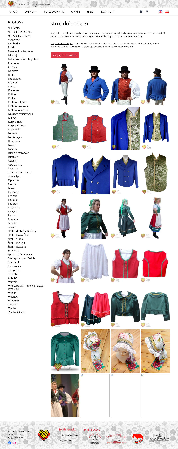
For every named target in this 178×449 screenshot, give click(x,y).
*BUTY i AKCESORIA (20, 31)
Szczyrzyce (14, 270)
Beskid (11, 47)
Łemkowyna (15, 137)
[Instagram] (147, 11)
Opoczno (13, 180)
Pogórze (13, 203)
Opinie (75, 11)
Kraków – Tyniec (17, 102)
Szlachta (12, 274)
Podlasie (12, 199)
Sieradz (12, 227)
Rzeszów (13, 219)
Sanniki (12, 223)
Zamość (12, 304)
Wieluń (12, 292)
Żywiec (12, 308)
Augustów (14, 39)
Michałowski (15, 164)
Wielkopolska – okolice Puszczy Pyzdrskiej (26, 287)
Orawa (12, 184)
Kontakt (107, 11)
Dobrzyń (13, 71)
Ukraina (12, 278)
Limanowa (14, 141)
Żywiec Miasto (16, 312)
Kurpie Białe (15, 121)
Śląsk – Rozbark (17, 246)
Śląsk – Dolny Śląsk (18, 235)
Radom (12, 215)
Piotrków (13, 192)
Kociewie (13, 90)
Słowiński (13, 250)
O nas (13, 11)
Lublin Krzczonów (18, 153)
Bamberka (14, 43)
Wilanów (13, 296)
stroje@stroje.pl (66, 440)
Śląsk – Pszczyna (17, 242)
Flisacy (11, 74)
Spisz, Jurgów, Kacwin (20, 254)
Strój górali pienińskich (21, 258)
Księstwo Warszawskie (20, 114)
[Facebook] (141, 11)
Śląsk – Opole (16, 239)
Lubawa (12, 149)
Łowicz (12, 145)
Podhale (12, 196)
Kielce (11, 86)
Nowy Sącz (14, 176)
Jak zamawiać (54, 11)
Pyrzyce (12, 211)
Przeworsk (14, 207)
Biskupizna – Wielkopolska (23, 59)
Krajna (12, 98)
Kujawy (12, 117)
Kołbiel (12, 94)
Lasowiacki (14, 129)
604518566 (72, 435)
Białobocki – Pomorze (20, 51)
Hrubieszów (15, 78)
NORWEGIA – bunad (20, 172)
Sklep (90, 11)
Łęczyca (12, 133)
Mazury (12, 160)
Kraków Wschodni (18, 110)
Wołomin (13, 300)
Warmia (12, 281)
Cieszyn (12, 67)
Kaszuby (12, 82)
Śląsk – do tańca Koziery (22, 231)
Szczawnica (14, 266)
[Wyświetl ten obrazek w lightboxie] (65, 83)
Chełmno (13, 63)
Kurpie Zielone (17, 125)
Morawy (13, 168)
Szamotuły (14, 262)
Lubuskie (13, 156)
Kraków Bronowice (19, 106)
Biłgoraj (12, 55)
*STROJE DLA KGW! (19, 35)
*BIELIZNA (14, 28)
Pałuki (11, 188)
